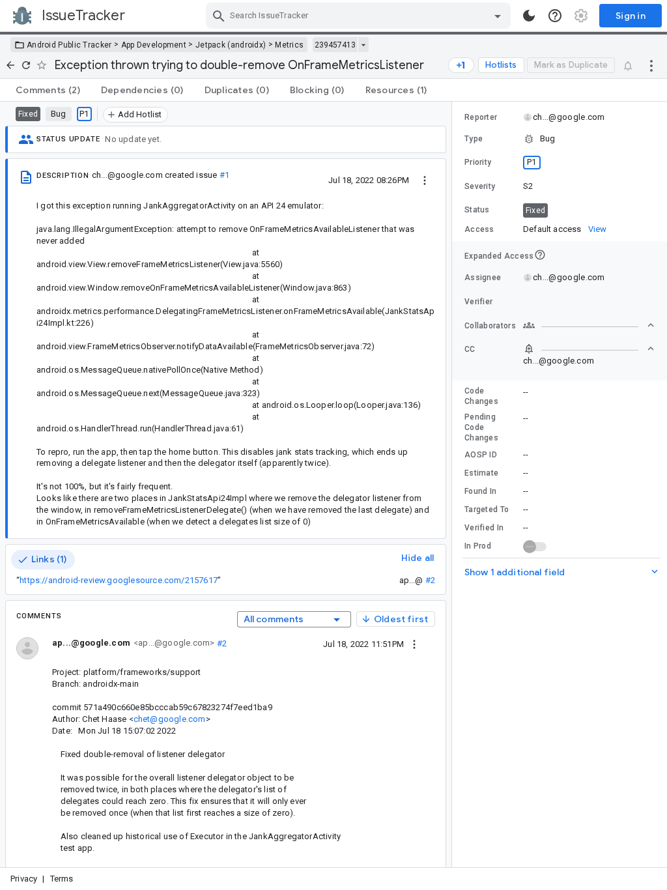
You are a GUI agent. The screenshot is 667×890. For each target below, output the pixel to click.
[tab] (48, 90)
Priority (477, 162)
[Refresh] (26, 65)
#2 (430, 580)
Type (473, 138)
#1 (224, 175)
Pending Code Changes (481, 427)
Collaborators (490, 325)
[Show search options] (497, 15)
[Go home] (10, 65)
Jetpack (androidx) (230, 45)
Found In (480, 491)
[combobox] (360, 15)
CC (469, 349)
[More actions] (651, 65)
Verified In (484, 527)
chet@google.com (170, 719)
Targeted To (486, 509)
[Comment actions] (414, 643)
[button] (559, 138)
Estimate (481, 473)
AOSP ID (480, 454)
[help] (555, 16)
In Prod (477, 546)
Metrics (289, 45)
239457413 (335, 45)
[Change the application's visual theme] (529, 16)
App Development (154, 45)
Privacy (23, 878)
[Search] (219, 15)
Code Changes (481, 396)
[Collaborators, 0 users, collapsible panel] (589, 325)
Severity (479, 186)
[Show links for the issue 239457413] (363, 45)
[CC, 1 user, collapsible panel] (589, 348)
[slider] (454, 484)
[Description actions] (424, 179)
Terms (62, 878)
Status (477, 209)
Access (479, 229)
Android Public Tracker (69, 45)
